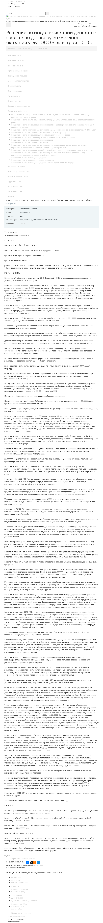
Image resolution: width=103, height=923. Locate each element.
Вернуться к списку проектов (23, 858)
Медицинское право (16, 166)
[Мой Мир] (38, 862)
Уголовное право (15, 191)
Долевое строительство (18, 81)
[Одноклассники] (34, 862)
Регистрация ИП (15, 56)
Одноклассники (49, 9)
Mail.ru (53, 9)
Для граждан (16, 895)
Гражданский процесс (17, 76)
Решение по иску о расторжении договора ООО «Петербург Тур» (39, 132)
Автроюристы (14, 96)
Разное (11, 196)
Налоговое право (15, 186)
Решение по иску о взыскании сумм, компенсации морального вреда (40, 135)
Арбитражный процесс (18, 71)
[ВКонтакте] (27, 862)
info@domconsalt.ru (16, 1)
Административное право (19, 171)
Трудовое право (15, 181)
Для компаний (17, 898)
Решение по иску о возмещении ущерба (28, 157)
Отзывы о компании (20, 883)
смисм (22, 223)
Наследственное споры (18, 176)
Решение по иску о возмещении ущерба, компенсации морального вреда (42, 162)
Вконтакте (38, 9)
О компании (16, 878)
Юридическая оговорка (21, 913)
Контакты (15, 880)
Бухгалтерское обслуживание (24, 900)
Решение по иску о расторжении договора (29, 142)
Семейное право (15, 91)
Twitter (45, 9)
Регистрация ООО (16, 61)
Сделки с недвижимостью (19, 106)
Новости (15, 886)
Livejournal (57, 9)
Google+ (60, 9)
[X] (31, 862)
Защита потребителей (18, 111)
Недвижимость (14, 86)
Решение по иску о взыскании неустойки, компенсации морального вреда (43, 137)
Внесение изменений (17, 66)
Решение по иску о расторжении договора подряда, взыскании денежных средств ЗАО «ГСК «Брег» (54, 130)
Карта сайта (16, 909)
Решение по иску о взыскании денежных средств (32, 140)
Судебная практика (19, 889)
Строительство (14, 101)
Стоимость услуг (18, 891)
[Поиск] (47, 13)
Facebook (42, 9)
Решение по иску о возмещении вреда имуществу (32, 160)
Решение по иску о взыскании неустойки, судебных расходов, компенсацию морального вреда (52, 150)
